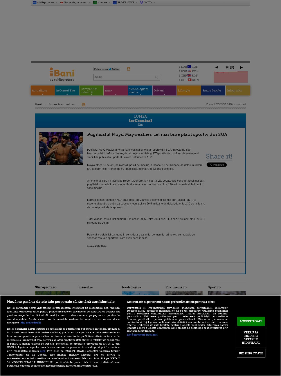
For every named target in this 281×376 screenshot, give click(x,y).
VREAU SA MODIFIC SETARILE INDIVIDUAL (251, 337)
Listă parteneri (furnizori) (142, 334)
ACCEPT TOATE (251, 321)
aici (42, 350)
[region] (140, 335)
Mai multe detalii (31, 322)
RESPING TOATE (251, 353)
